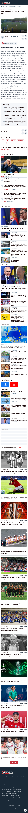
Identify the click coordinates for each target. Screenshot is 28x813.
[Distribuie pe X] (25, 39)
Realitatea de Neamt (17, 789)
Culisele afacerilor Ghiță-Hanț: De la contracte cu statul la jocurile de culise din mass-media (19, 303)
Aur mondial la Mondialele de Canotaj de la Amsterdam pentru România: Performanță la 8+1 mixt (15, 122)
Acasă (3, 6)
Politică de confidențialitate (20, 776)
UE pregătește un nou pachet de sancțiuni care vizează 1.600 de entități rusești (13, 347)
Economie (6, 189)
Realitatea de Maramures (6, 789)
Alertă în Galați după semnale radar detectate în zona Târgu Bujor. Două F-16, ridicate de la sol (14, 180)
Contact (3, 776)
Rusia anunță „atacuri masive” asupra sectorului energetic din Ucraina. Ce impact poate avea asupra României (19, 360)
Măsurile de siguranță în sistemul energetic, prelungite (19, 373)
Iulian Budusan (23, 547)
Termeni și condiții (9, 776)
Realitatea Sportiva (12, 787)
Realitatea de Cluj (5, 795)
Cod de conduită (5, 779)
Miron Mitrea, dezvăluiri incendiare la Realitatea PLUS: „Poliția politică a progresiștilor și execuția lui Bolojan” (19, 296)
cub (3, 140)
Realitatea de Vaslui (17, 791)
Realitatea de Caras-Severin (7, 791)
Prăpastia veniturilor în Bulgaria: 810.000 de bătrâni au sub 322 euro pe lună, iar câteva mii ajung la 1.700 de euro (19, 252)
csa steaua (20, 140)
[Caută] (21, 2)
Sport (10, 6)
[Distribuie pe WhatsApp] (22, 39)
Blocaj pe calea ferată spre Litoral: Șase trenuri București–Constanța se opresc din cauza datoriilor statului (19, 245)
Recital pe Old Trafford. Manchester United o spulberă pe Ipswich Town (14, 112)
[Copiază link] (22, 36)
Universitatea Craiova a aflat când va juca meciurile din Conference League (13, 680)
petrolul (13, 140)
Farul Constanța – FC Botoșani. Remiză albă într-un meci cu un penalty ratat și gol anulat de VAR (15, 117)
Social (5, 183)
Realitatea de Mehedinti (6, 793)
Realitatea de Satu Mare (14, 795)
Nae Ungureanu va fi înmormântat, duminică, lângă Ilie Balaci (11, 655)
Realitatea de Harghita (6, 800)
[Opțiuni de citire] (25, 810)
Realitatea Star (20, 787)
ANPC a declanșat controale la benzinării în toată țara (18, 352)
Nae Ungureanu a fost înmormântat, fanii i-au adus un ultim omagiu (14, 108)
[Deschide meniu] (25, 2)
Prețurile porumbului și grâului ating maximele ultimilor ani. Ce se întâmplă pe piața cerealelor (19, 367)
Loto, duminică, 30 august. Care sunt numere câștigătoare (17, 260)
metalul (4, 143)
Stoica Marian (23, 469)
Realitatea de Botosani (6, 797)
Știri (6, 6)
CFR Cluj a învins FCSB (7, 174)
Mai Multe (14, 762)
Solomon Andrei (13, 36)
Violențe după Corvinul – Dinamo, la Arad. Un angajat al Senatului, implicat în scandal (14, 578)
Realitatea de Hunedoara (16, 797)
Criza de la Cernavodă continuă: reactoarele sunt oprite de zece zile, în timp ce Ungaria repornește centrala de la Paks (15, 193)
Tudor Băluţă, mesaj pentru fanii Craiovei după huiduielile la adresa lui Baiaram (14, 199)
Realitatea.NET (4, 787)
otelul (7, 140)
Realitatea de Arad (15, 800)
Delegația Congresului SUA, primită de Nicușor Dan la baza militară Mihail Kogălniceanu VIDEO (19, 311)
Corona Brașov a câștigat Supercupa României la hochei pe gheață (12, 629)
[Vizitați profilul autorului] (2, 37)
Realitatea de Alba (15, 793)
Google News (5, 149)
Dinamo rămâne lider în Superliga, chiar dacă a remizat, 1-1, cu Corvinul (12, 603)
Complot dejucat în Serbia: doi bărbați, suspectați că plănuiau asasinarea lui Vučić (14, 229)
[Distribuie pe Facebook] (25, 36)
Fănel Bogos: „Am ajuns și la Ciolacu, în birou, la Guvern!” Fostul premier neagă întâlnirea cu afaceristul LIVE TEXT (18, 236)
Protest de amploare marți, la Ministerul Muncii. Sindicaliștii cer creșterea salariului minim (15, 187)
